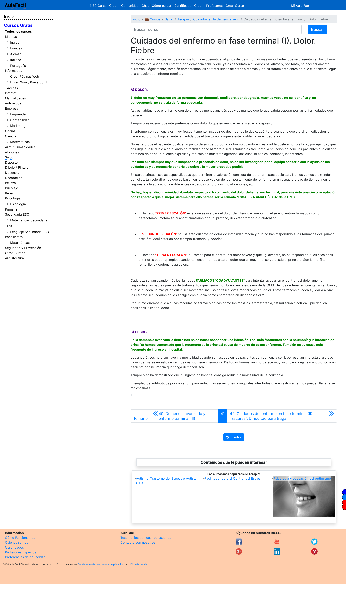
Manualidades (15, 98)
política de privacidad (113, 564)
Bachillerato (14, 237)
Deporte (11, 162)
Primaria (11, 209)
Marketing (17, 126)
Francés (16, 48)
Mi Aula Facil (300, 6)
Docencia (12, 173)
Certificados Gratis (188, 6)
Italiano (15, 60)
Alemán (15, 54)
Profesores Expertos (20, 552)
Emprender (18, 114)
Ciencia (10, 136)
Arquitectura (14, 258)
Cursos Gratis (18, 25)
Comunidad (130, 6)
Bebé (9, 193)
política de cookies (138, 564)
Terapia (183, 19)
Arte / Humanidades (20, 147)
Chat (145, 6)
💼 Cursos (152, 19)
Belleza (10, 183)
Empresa (11, 108)
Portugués (18, 66)
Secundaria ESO (17, 214)
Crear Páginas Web (24, 76)
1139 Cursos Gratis (104, 6)
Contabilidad (20, 120)
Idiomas (11, 37)
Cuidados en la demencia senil (216, 19)
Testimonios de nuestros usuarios (145, 538)
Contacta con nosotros (137, 542)
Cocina (10, 131)
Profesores (214, 6)
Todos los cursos (18, 31)
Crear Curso (235, 6)
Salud (9, 157)
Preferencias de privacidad (25, 557)
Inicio (9, 16)
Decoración (13, 178)
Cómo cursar (161, 6)
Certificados (14, 547)
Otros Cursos (15, 253)
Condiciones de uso (89, 564)
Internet (11, 93)
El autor (235, 437)
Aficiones (12, 152)
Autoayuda (13, 103)
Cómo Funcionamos (20, 538)
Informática (13, 71)
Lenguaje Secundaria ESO (29, 232)
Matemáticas (20, 142)
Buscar (317, 29)
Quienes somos (16, 542)
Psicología (13, 198)
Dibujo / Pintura (17, 167)
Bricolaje (11, 188)
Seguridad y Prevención (23, 248)
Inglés (14, 42)
